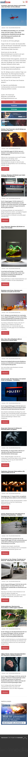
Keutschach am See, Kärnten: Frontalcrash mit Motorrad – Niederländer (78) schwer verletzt (13, 560)
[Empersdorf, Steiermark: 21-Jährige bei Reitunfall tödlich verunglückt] (14, 438)
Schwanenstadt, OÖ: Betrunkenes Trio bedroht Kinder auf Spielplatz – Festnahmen (13, 379)
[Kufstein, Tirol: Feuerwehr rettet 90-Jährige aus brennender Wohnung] (14, 139)
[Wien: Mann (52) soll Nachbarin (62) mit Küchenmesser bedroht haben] (14, 349)
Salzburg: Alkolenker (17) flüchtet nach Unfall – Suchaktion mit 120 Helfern (13, 175)
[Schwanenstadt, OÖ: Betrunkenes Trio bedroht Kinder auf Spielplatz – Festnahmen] (14, 391)
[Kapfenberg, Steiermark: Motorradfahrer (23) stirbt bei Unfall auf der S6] (14, 483)
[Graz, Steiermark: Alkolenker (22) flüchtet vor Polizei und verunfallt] (14, 248)
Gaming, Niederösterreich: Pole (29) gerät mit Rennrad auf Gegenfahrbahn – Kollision (13, 514)
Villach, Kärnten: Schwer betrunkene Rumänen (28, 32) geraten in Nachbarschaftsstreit (13, 654)
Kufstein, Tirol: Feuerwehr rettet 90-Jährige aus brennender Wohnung (13, 129)
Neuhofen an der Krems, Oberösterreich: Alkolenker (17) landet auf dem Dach (11, 291)
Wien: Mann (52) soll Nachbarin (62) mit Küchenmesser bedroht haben (11, 339)
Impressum (4, 737)
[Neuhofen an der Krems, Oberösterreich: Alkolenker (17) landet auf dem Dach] (14, 302)
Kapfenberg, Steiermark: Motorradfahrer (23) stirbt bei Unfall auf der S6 (12, 472)
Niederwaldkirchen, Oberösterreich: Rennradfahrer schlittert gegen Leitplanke (12, 607)
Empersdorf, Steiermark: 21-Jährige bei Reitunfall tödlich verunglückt (11, 428)
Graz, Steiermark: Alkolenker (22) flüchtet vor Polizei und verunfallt (13, 227)
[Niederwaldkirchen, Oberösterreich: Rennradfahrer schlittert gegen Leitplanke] (14, 618)
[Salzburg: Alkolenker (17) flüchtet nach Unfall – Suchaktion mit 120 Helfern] (14, 187)
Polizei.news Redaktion (14, 27)
